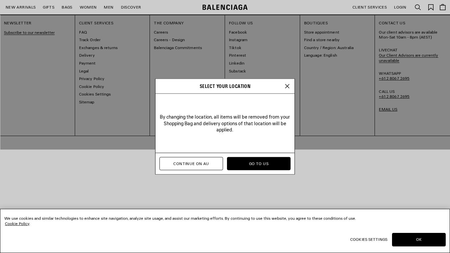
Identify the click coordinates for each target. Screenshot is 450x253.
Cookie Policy (17, 223)
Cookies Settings (368, 239)
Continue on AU (191, 163)
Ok (419, 239)
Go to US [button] (258, 163)
